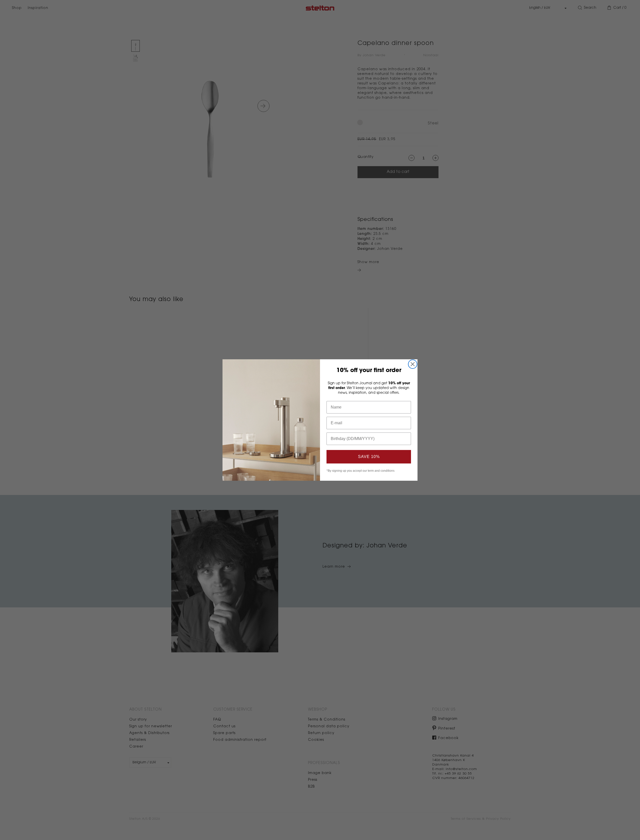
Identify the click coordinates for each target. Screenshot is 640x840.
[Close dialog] (412, 364)
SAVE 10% (369, 456)
